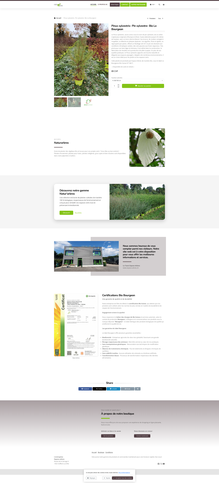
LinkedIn (114, 389)
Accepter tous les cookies (123, 478)
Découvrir (66, 213)
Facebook (86, 389)
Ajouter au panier (144, 86)
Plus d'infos (78, 213)
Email (128, 389)
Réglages (92, 478)
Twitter (100, 389)
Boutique (101, 452)
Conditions (109, 452)
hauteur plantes (116, 78)
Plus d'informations (124, 472)
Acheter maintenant (142, 436)
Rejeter (108, 478)
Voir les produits (108, 436)
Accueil (58, 18)
